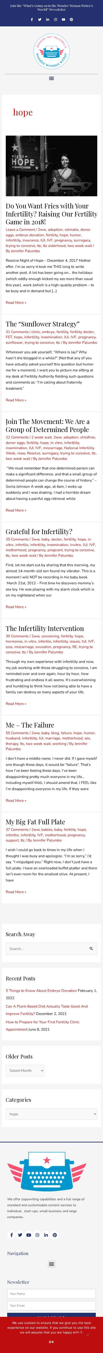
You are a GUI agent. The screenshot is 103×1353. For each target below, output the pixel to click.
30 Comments (17, 636)
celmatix (72, 229)
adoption (55, 229)
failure (66, 732)
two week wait (80, 245)
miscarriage (52, 447)
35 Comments (17, 539)
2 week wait (41, 437)
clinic (35, 331)
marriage (52, 738)
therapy (12, 743)
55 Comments (17, 732)
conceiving (50, 636)
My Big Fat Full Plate (35, 821)
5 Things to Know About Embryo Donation (41, 990)
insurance (31, 240)
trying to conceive (20, 245)
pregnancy (63, 240)
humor (75, 234)
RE (74, 646)
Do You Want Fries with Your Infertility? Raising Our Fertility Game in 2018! (51, 213)
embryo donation (30, 234)
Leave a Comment (20, 229)
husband (13, 738)
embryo (48, 331)
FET (9, 337)
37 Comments (17, 829)
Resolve (33, 453)
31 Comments (17, 331)
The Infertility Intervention (45, 628)
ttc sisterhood (54, 245)
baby (45, 539)
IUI (42, 240)
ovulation (43, 646)
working (59, 743)
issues (75, 641)
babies (46, 829)
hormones (14, 641)
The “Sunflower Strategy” (43, 323)
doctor (56, 539)
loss (9, 646)
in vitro (56, 442)
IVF (50, 240)
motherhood (16, 549)
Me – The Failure (30, 724)
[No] (87, 1336)
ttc (39, 245)
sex (87, 738)
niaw (21, 453)
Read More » (16, 302)
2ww (42, 229)
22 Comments (17, 437)
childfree (87, 437)
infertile (21, 544)
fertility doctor (82, 331)
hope (64, 234)
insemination (51, 337)
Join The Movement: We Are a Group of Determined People (48, 425)
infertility (13, 240)
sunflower (14, 342)
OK (51, 1342)
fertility (52, 234)
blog (55, 732)
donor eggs (15, 442)
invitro (75, 544)
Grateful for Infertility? (39, 531)
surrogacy (82, 240)
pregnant (55, 549)
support (12, 840)
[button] (52, 78)
